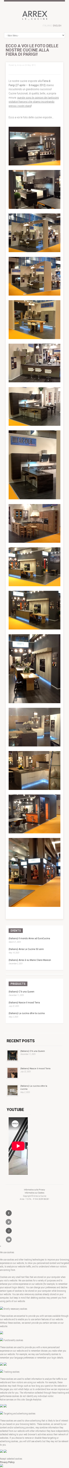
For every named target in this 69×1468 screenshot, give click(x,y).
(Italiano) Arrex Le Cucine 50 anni (26, 949)
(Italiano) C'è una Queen (21, 991)
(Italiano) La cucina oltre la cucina (27, 1013)
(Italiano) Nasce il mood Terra (24, 1002)
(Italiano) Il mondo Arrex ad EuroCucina (29, 938)
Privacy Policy (7, 1462)
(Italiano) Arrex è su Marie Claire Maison (30, 960)
